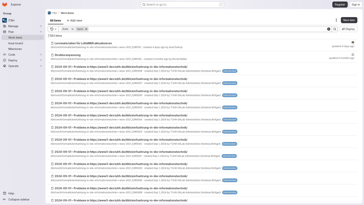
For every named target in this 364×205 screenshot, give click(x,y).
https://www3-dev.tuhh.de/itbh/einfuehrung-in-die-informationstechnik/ (138, 66)
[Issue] (52, 43)
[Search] (335, 29)
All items (55, 20)
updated (343, 46)
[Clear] (328, 29)
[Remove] (86, 29)
